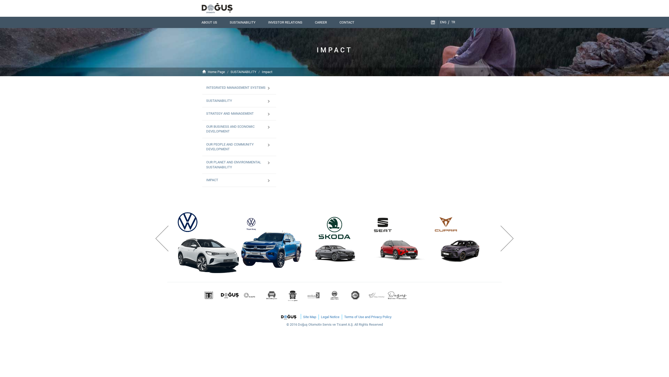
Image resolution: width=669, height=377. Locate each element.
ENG (443, 22)
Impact (267, 72)
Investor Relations (285, 22)
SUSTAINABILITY (243, 22)
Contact (346, 22)
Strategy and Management (230, 113)
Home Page (216, 72)
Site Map (309, 317)
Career (321, 22)
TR (453, 22)
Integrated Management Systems (236, 88)
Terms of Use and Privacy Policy (367, 317)
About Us (209, 22)
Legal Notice (330, 317)
